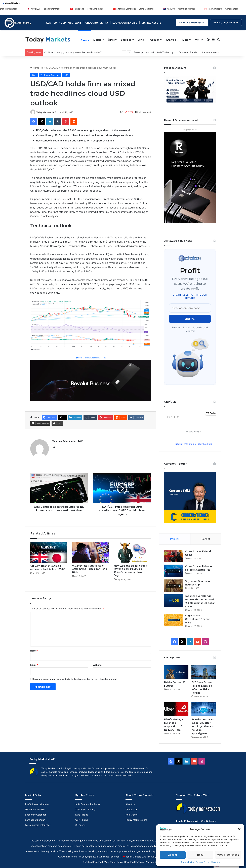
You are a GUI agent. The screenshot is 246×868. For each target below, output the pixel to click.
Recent (205, 538)
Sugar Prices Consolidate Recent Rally (197, 619)
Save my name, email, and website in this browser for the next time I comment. (75, 679)
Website (97, 665)
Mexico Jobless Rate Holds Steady (62, 52)
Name (34, 650)
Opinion (154, 39)
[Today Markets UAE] (47, 39)
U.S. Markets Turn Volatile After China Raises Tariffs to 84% (89, 569)
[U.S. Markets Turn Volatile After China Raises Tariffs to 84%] (90, 552)
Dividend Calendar (35, 809)
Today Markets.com (136, 820)
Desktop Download (144, 52)
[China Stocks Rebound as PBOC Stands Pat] (173, 571)
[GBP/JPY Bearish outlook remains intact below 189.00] (48, 552)
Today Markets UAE (46, 112)
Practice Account (210, 52)
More (185, 39)
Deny (200, 854)
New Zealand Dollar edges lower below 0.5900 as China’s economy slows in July (130, 570)
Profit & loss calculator (37, 804)
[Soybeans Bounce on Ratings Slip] (173, 585)
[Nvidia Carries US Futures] (176, 672)
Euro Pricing (81, 814)
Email (34, 665)
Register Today (189, 130)
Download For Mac (188, 52)
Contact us (131, 809)
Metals (97, 39)
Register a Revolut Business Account (90, 358)
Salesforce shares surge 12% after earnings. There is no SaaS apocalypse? (202, 726)
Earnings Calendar (35, 820)
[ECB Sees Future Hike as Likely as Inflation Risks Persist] (203, 672)
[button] (239, 829)
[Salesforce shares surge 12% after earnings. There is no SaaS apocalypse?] (203, 709)
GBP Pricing (81, 820)
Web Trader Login (166, 52)
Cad (34, 75)
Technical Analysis (49, 75)
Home (35, 67)
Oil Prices (80, 825)
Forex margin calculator (37, 825)
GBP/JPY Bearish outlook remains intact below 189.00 (47, 567)
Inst (112, 39)
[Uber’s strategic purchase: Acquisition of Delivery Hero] (176, 709)
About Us (215, 862)
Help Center (132, 814)
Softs (141, 39)
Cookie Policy (187, 862)
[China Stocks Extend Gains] (173, 556)
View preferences (228, 854)
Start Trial (190, 318)
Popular (174, 538)
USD (66, 75)
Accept (172, 854)
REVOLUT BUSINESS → (226, 22)
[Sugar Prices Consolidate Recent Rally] (173, 620)
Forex (83, 40)
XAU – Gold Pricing (85, 809)
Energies (126, 39)
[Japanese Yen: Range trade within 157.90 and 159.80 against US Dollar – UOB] (173, 600)
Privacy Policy (202, 862)
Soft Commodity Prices (87, 804)
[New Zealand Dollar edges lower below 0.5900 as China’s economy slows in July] (132, 552)
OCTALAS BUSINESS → (191, 22)
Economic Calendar (35, 814)
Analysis (171, 39)
